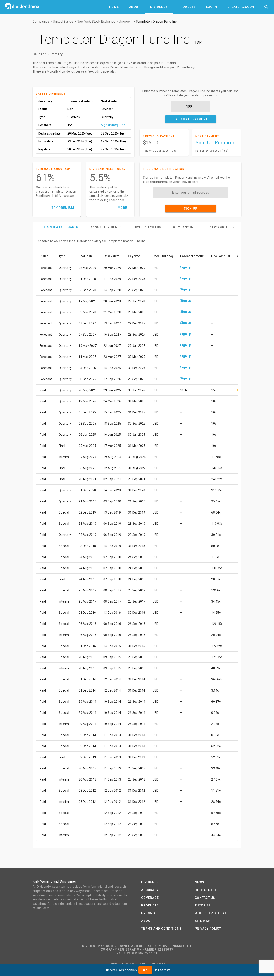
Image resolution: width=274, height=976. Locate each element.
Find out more (162, 970)
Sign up (185, 267)
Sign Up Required (113, 125)
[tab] (114, 7)
